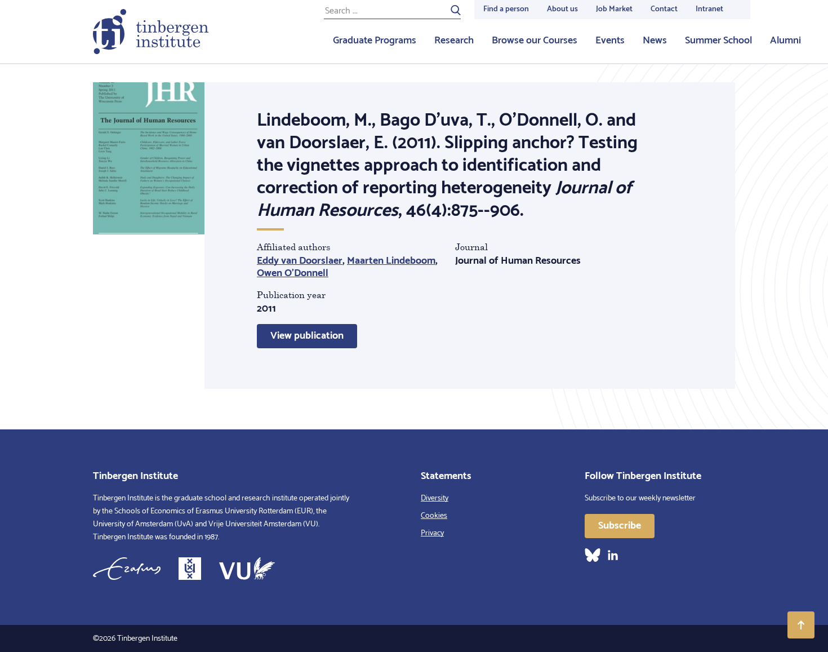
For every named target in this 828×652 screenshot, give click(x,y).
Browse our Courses (534, 40)
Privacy (432, 533)
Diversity (434, 498)
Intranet (709, 9)
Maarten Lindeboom (391, 260)
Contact (664, 9)
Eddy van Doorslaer (299, 260)
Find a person (506, 9)
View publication (307, 335)
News (655, 40)
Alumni (785, 40)
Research (454, 40)
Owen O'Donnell (292, 273)
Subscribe (619, 525)
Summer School (718, 40)
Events (610, 40)
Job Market (614, 9)
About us (562, 9)
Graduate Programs (374, 40)
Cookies (434, 515)
